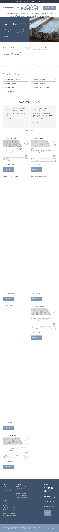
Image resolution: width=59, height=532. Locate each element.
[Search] (18, 8)
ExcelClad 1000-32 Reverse (10, 87)
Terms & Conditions (8, 491)
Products (18, 484)
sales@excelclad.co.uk (38, 1)
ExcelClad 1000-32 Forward (10, 92)
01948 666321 (22, 1)
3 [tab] (28, 130)
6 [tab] (32, 130)
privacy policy (51, 508)
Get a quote (49, 7)
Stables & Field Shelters (17, 16)
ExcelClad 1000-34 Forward (38, 83)
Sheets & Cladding (12, 13)
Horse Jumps (39, 16)
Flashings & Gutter (46, 13)
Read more (8, 169)
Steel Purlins (35, 13)
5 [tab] (31, 130)
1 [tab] (26, 130)
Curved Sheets (24, 13)
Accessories (30, 16)
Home (5, 484)
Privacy (5, 488)
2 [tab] (27, 130)
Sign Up (47, 513)
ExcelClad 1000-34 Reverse (10, 83)
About (47, 16)
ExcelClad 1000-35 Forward (38, 79)
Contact (5, 501)
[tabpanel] (16, 116)
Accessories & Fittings (22, 497)
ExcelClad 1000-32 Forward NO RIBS (40, 87)
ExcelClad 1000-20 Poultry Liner (11, 79)
